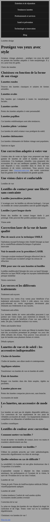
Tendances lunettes (25, 10)
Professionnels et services (25, 16)
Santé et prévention (25, 22)
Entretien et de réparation (25, 3)
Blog (25, 35)
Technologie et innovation (25, 29)
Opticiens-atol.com (21, 170)
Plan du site (5, 520)
